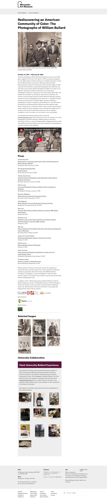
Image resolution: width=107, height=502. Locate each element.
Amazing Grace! (22, 170)
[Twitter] (47, 473)
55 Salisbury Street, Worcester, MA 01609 (28, 472)
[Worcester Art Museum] (32, 8)
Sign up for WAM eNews (56, 477)
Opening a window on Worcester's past (29, 261)
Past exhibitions (22, 13)
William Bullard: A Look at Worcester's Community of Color (35, 203)
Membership (33, 491)
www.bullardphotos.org (25, 117)
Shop (35, 482)
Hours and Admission (29, 483)
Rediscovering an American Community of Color (32, 196)
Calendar (20, 491)
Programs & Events (23, 493)
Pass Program (33, 493)
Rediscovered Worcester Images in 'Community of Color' (34, 238)
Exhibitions (21, 495)
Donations (33, 497)
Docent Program (44, 497)
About (52, 491)
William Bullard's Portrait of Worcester (29, 245)
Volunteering (43, 495)
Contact (53, 495)
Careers (42, 491)
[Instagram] (56, 472)
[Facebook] (48, 472)
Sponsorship (33, 495)
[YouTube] (54, 473)
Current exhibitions (34, 13)
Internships (43, 493)
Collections (21, 497)
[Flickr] (47, 474)
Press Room (54, 493)
